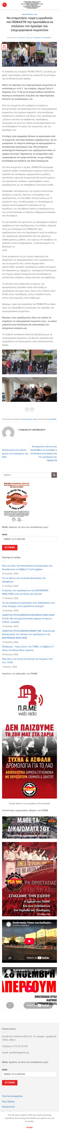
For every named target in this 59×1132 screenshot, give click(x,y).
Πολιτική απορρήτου (12, 1096)
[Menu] (4, 5)
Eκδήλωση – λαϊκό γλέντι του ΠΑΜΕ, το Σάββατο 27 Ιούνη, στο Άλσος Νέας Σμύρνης (28, 648)
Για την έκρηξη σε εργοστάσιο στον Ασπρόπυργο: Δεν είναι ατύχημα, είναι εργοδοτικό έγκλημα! (28, 604)
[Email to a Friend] (32, 409)
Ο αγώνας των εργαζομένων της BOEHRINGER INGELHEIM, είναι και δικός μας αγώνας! (25, 592)
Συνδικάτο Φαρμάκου (42, 38)
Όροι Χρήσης (8, 1101)
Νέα (35, 14)
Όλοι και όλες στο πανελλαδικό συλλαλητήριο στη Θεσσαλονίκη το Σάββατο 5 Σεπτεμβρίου (27, 567)
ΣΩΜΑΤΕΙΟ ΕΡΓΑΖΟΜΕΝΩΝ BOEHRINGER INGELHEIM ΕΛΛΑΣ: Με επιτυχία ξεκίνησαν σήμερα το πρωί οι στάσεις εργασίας (28, 618)
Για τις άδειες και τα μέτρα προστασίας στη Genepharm (24, 580)
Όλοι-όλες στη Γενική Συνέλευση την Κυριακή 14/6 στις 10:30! (27, 661)
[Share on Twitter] (27, 409)
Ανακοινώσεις (27, 14)
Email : (5, 534)
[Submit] (54, 475)
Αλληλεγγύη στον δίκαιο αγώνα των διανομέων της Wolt (15, 453)
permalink (52, 419)
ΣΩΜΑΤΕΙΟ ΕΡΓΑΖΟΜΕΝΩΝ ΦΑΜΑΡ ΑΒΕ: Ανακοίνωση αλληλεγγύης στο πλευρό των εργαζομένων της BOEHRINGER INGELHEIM (28, 634)
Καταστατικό (8, 1106)
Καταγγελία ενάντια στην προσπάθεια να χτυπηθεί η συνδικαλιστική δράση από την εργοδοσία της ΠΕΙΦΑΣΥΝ (43, 453)
